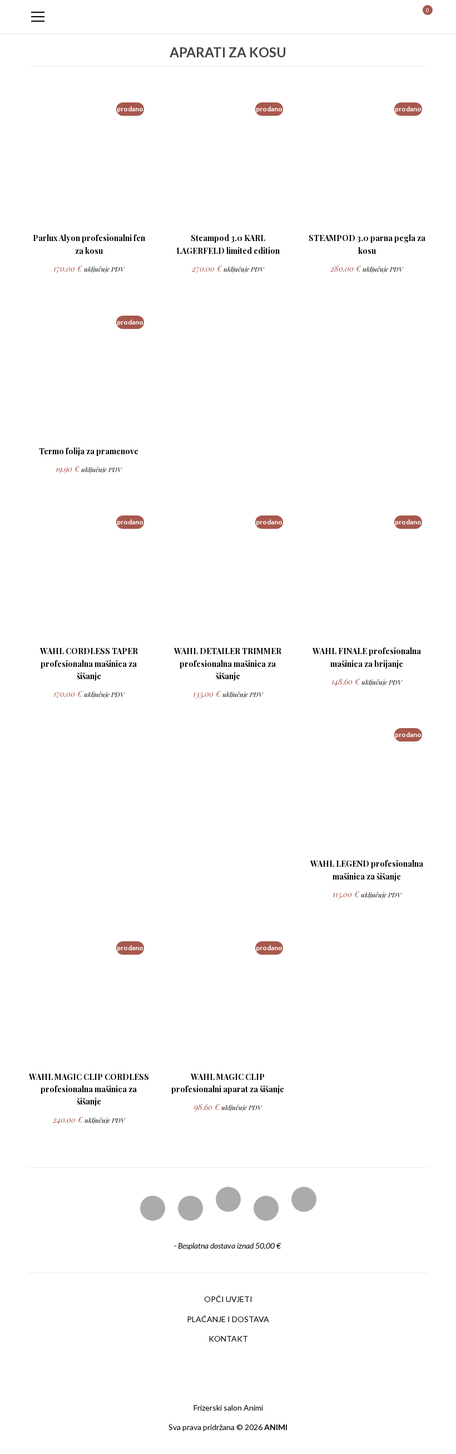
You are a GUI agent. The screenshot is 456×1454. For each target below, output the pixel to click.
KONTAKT (228, 1338)
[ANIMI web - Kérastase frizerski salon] (228, 16)
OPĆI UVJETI (228, 1299)
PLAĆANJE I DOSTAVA (228, 1319)
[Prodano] (87, 213)
